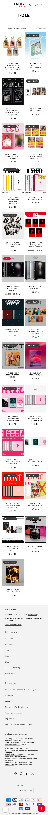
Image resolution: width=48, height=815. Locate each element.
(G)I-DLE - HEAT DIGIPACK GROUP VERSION (12, 375)
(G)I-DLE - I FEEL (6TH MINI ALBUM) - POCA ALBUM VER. (12, 418)
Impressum (10, 718)
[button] (5, 5)
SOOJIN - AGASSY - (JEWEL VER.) (13, 331)
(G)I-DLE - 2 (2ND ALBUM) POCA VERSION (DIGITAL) (35, 245)
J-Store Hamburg (12, 667)
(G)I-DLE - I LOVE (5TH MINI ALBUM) (35, 504)
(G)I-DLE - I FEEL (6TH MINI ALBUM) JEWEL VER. (13, 462)
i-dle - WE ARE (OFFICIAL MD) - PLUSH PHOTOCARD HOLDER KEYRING (12, 66)
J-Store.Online (25, 743)
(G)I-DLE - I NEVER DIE (35, 548)
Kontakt (8, 644)
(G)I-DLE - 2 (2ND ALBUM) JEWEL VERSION (12, 288)
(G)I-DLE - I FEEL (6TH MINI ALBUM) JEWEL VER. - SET (35, 418)
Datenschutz (10, 695)
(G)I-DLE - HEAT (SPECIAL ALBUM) (35, 374)
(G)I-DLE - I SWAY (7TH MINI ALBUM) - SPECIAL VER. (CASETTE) (12, 200)
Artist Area (10, 673)
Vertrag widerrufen (13, 713)
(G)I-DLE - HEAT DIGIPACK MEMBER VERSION (35, 332)
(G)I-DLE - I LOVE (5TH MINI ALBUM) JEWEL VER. (13, 505)
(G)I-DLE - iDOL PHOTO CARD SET (35, 110)
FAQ (7, 656)
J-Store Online (20, 813)
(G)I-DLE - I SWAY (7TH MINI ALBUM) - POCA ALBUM (35, 156)
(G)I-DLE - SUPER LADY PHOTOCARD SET (13, 245)
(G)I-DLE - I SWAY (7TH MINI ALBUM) (35, 198)
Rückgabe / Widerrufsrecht (17, 707)
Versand (8, 701)
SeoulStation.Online (12, 744)
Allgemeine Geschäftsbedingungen (20, 689)
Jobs (7, 650)
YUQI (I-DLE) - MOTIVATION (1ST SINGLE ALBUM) (35, 65)
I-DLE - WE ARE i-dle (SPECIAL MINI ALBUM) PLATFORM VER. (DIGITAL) (12, 112)
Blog (7, 662)
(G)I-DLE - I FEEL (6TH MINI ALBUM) (35, 461)
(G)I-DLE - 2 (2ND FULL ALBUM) (35, 287)
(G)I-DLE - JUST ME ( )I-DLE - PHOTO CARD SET (12, 548)
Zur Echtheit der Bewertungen (18, 724)
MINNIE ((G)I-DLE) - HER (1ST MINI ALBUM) (12, 156)
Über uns (9, 638)
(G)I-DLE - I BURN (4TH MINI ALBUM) (13, 591)
